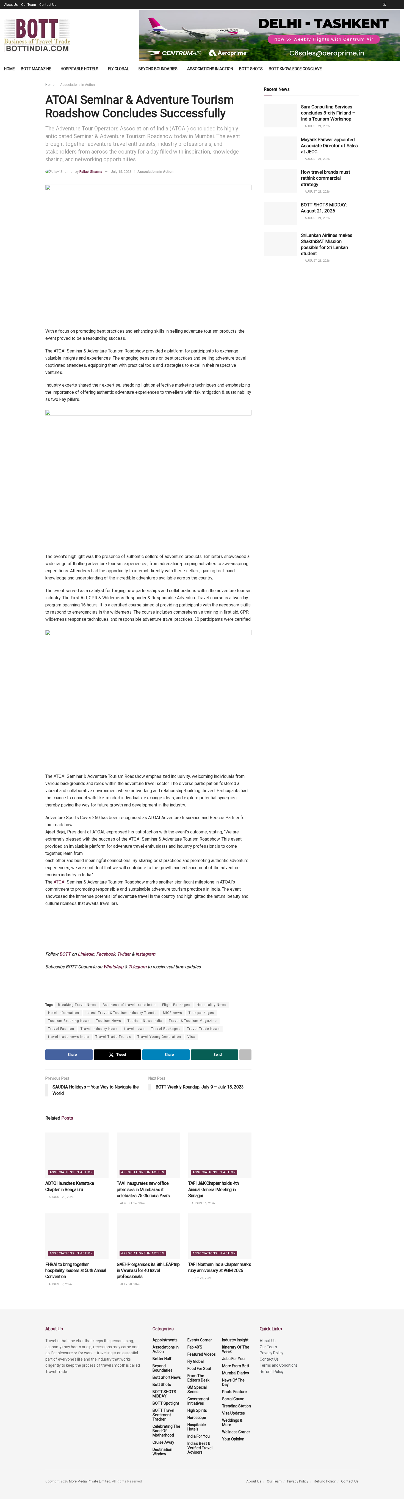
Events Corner (199, 1340)
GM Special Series (197, 1389)
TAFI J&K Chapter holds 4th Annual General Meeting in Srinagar (213, 1189)
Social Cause (233, 1399)
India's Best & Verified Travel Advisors (199, 1447)
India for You (198, 1436)
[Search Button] (398, 69)
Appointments (165, 1340)
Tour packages (201, 1013)
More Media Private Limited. (90, 1481)
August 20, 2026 (60, 1197)
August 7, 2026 (60, 1284)
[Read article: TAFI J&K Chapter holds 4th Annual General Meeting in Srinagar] (219, 1155)
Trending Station (236, 1406)
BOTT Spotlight (166, 1403)
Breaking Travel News (77, 1005)
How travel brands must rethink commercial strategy (325, 178)
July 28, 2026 (129, 1284)
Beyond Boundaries (158, 69)
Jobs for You (233, 1358)
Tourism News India (145, 1021)
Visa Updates (233, 1413)
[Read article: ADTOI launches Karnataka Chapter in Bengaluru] (77, 1155)
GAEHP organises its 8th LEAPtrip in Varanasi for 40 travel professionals (148, 1270)
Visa (191, 1037)
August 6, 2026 (203, 1203)
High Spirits (197, 1410)
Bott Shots (251, 69)
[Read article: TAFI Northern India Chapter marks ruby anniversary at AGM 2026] (219, 1236)
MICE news (172, 1013)
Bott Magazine (36, 69)
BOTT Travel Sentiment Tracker (163, 1414)
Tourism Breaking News (69, 1021)
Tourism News (108, 1021)
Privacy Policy (271, 1353)
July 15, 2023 (121, 171)
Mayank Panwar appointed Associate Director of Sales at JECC (329, 145)
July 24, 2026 (201, 1278)
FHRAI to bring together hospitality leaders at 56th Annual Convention (75, 1270)
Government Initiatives (198, 1401)
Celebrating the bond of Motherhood (166, 1430)
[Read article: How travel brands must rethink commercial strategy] (280, 181)
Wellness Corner (236, 1432)
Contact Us (47, 5)
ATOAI (59, 882)
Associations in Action (210, 69)
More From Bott (235, 1366)
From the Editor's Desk (198, 1378)
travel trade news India (68, 1037)
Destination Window (162, 1451)
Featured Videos (201, 1354)
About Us (11, 5)
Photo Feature (234, 1391)
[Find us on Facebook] (376, 4)
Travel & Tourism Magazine (193, 1021)
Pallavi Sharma (90, 171)
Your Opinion (233, 1439)
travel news (134, 1029)
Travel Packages (166, 1029)
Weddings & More (232, 1422)
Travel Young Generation (159, 1037)
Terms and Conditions (279, 1365)
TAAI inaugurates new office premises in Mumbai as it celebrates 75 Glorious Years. (144, 1189)
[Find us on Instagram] (398, 4)
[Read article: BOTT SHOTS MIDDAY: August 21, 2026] (280, 213)
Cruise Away (163, 1442)
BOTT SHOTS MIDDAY (164, 1393)
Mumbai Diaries (235, 1373)
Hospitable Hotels (79, 69)
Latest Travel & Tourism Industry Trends (121, 1013)
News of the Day (233, 1382)
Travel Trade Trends (113, 1037)
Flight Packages (176, 1005)
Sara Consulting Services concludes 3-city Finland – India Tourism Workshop (328, 113)
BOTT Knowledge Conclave (295, 69)
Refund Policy (272, 1371)
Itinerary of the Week (235, 1349)
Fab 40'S (194, 1347)
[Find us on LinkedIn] (391, 4)
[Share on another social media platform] (245, 1054)
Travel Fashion (61, 1029)
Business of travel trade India (129, 1005)
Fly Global (118, 69)
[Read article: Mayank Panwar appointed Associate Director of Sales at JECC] (280, 148)
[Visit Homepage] (37, 35)
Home (9, 69)
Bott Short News (167, 1377)
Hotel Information (63, 1013)
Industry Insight (235, 1340)
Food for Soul (199, 1368)
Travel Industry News (99, 1029)
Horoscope (196, 1417)
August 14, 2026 (132, 1203)
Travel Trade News (203, 1029)
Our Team (28, 5)
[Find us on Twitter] (384, 4)
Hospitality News (211, 1005)
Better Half (162, 1358)
